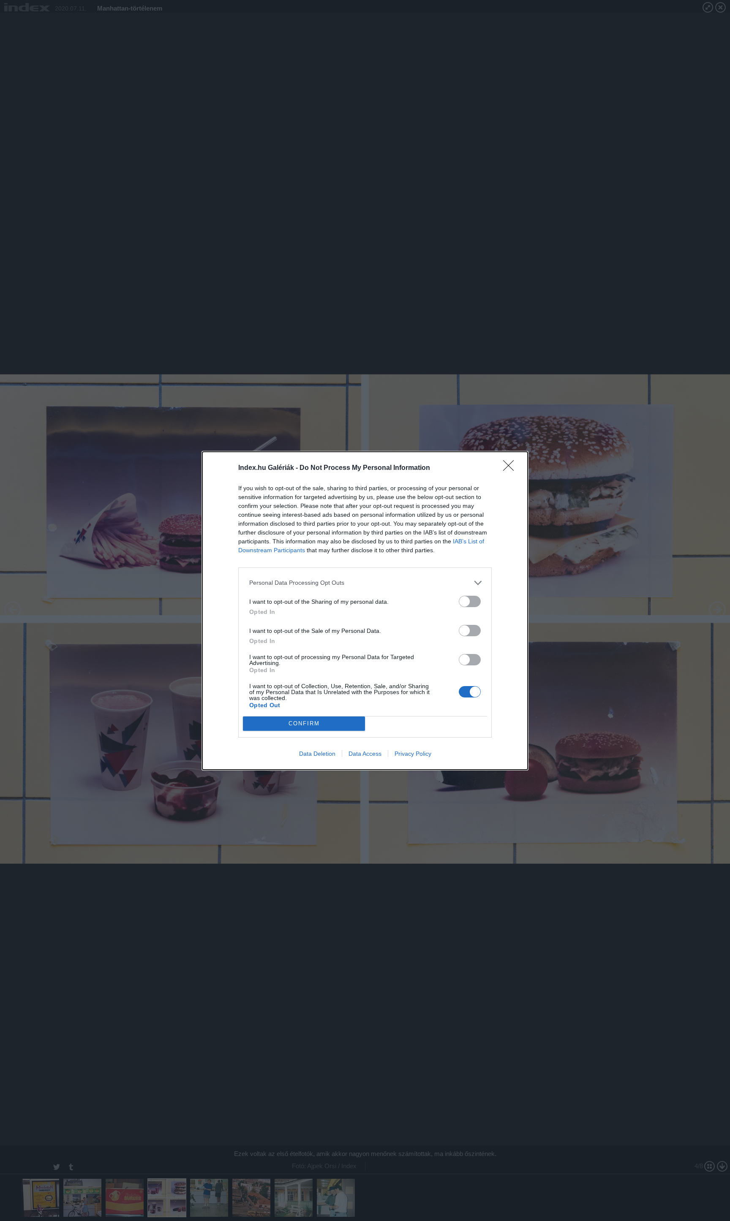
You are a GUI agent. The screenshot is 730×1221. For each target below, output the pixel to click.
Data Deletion (317, 753)
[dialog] (365, 611)
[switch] (470, 601)
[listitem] (365, 582)
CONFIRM (304, 723)
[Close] (511, 468)
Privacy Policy (413, 753)
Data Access (365, 753)
